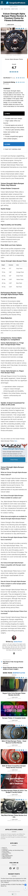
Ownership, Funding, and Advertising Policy (13, 850)
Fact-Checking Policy (7, 855)
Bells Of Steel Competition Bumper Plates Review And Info (14, 766)
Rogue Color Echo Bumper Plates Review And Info (14, 694)
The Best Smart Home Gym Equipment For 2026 (13, 878)
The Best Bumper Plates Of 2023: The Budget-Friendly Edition (14, 791)
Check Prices (14, 459)
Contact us (5, 849)
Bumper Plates (19, 673)
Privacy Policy (5, 851)
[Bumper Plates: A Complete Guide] (14, 708)
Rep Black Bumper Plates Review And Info (14, 816)
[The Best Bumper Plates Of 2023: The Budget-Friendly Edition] (14, 781)
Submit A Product (13, 6)
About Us (4, 847)
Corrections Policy (6, 853)
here (15, 441)
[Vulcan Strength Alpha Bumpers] (14, 446)
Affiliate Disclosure (6, 856)
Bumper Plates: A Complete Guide (14, 718)
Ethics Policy (5, 854)
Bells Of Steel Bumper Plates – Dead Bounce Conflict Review (14, 742)
